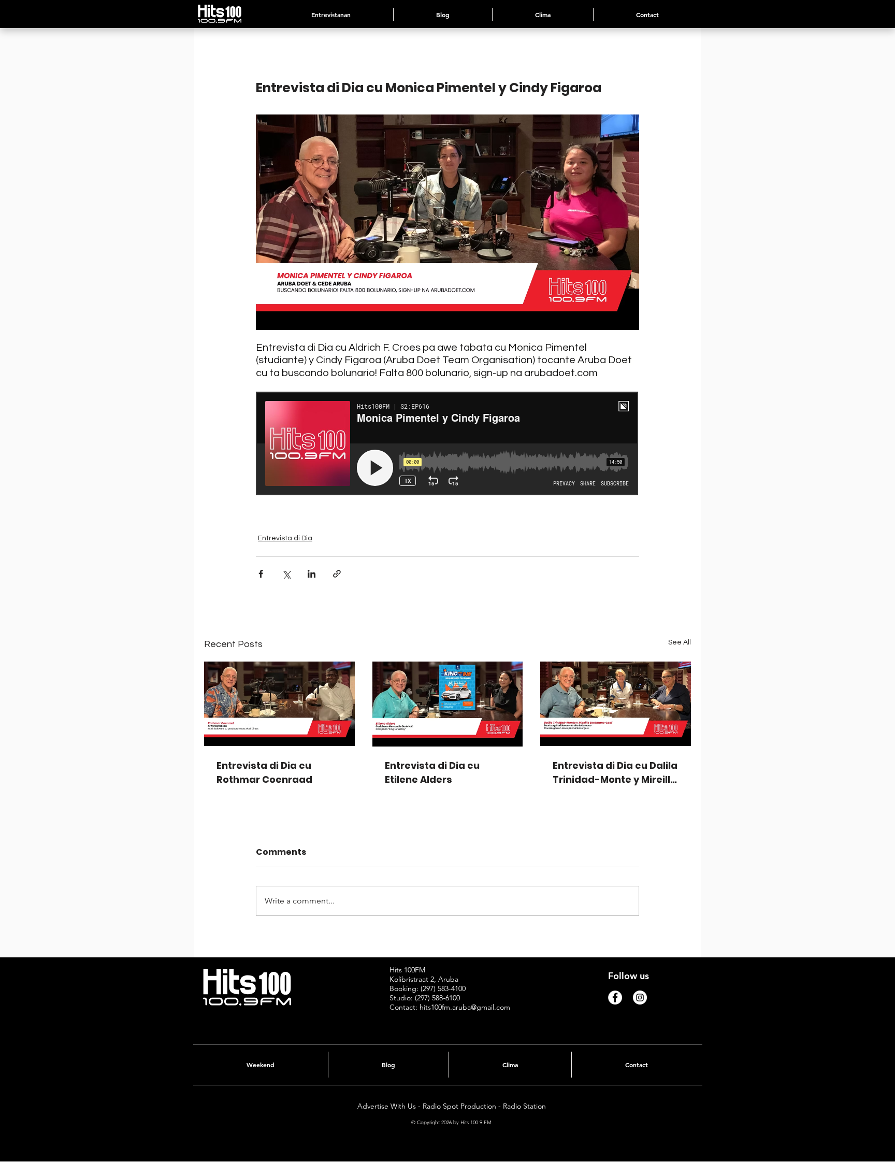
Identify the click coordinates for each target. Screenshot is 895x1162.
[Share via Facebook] (261, 574)
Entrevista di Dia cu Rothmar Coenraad (264, 772)
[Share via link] (337, 574)
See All (679, 642)
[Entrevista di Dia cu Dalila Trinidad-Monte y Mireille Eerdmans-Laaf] (615, 704)
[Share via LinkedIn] (311, 574)
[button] (543, 14)
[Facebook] (615, 998)
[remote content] (447, 444)
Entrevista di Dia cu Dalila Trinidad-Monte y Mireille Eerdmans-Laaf (615, 772)
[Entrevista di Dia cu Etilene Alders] (447, 704)
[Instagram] (640, 998)
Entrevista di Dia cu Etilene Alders (432, 772)
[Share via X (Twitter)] (286, 574)
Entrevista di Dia (285, 538)
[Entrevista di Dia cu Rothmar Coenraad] (279, 704)
